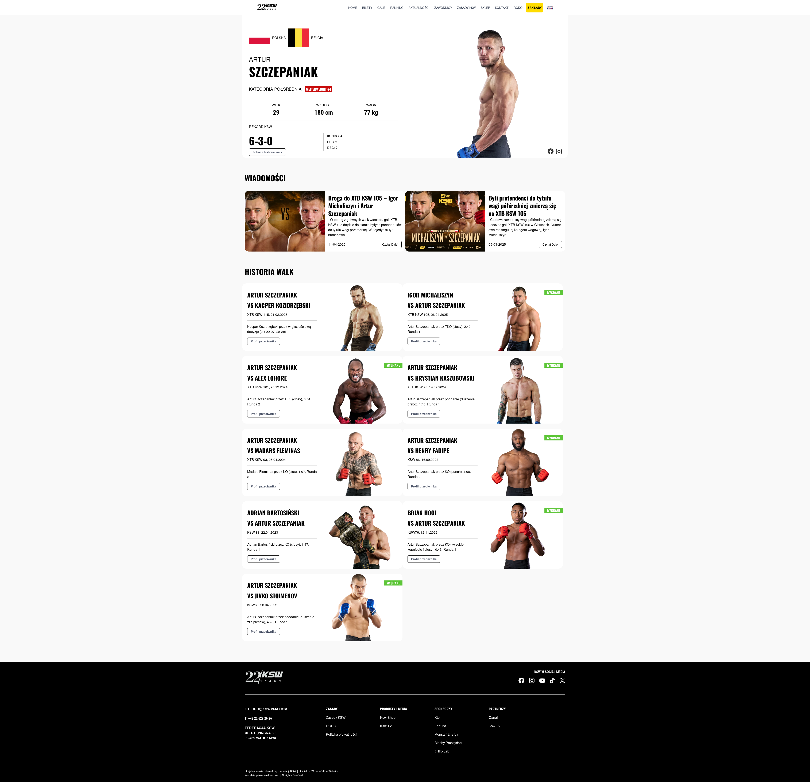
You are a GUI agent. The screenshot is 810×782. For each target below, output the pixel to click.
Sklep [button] (485, 7)
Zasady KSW (336, 717)
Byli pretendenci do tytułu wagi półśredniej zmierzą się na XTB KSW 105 (522, 206)
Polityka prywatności (341, 734)
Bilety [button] (367, 7)
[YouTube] (542, 680)
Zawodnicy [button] (443, 7)
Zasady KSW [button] (466, 7)
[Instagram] (532, 680)
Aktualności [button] (419, 7)
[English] (550, 7)
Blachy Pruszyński (448, 742)
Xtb (437, 717)
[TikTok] (552, 680)
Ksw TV (386, 725)
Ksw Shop (388, 717)
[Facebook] (521, 680)
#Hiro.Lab (442, 751)
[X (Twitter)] (562, 680)
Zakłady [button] (535, 7)
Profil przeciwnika (263, 341)
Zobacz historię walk (267, 152)
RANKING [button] (397, 7)
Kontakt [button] (502, 7)
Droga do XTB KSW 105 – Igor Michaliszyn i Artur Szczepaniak (363, 206)
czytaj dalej (390, 244)
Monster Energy (446, 734)
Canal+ (494, 717)
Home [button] (352, 7)
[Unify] (267, 8)
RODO (331, 725)
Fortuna (440, 725)
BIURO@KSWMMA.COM (267, 709)
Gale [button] (381, 7)
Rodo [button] (518, 7)
